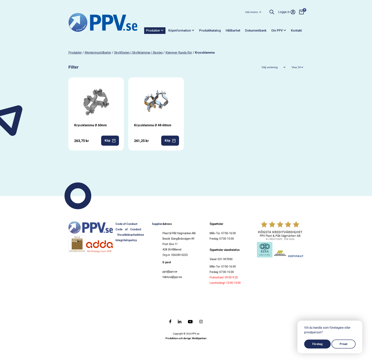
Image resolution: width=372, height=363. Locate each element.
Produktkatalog (210, 30)
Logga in (284, 12)
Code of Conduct (126, 223)
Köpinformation (180, 30)
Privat (343, 344)
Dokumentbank (255, 30)
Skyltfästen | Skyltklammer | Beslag (138, 52)
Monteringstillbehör (98, 52)
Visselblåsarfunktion (130, 234)
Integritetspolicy (126, 240)
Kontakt (296, 30)
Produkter (153, 30)
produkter (75, 52)
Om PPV (277, 30)
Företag (317, 344)
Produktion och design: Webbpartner (186, 338)
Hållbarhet (233, 30)
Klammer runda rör (178, 52)
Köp (107, 140)
